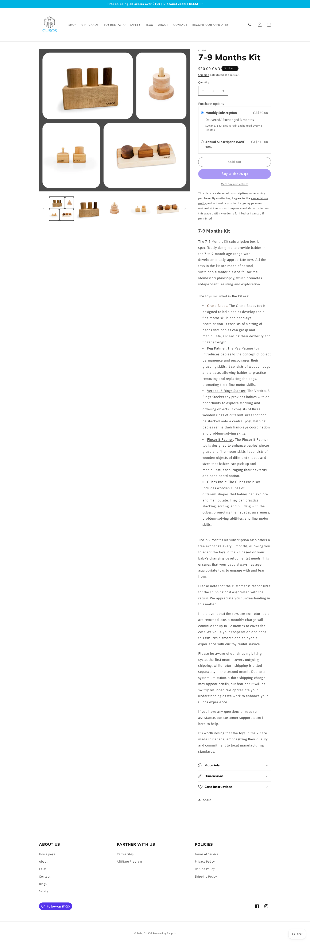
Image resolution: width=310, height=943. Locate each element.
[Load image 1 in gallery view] (61, 209)
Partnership (125, 854)
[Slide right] (185, 208)
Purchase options (211, 104)
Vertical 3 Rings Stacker (226, 391)
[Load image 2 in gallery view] (88, 209)
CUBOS (148, 933)
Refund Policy (205, 869)
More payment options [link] (234, 184)
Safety (43, 891)
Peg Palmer (216, 348)
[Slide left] (43, 208)
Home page (47, 854)
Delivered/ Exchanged (222, 120)
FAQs (42, 869)
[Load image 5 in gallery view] (167, 209)
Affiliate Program (129, 861)
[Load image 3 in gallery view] (114, 209)
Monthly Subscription (221, 113)
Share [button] (207, 800)
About (43, 861)
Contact (44, 876)
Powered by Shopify (164, 933)
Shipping (203, 74)
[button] (114, 24)
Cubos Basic (216, 482)
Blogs (43, 884)
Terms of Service (207, 854)
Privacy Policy (205, 861)
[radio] (202, 113)
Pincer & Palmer (220, 439)
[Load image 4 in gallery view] (141, 209)
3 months (247, 120)
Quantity (203, 82)
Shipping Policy (206, 876)
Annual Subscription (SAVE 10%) (225, 144)
